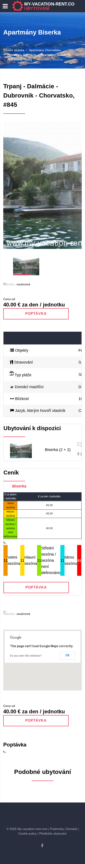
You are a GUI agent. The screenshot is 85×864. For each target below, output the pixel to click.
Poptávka (36, 313)
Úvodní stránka (13, 50)
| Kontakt (71, 829)
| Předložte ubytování (52, 833)
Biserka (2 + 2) (58, 449)
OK (67, 655)
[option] (42, 185)
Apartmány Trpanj (19, 59)
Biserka (19, 486)
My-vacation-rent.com (51, 6)
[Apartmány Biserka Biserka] (21, 449)
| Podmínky (56, 829)
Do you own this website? (26, 655)
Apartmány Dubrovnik (56, 54)
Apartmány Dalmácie (21, 54)
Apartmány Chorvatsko (45, 50)
